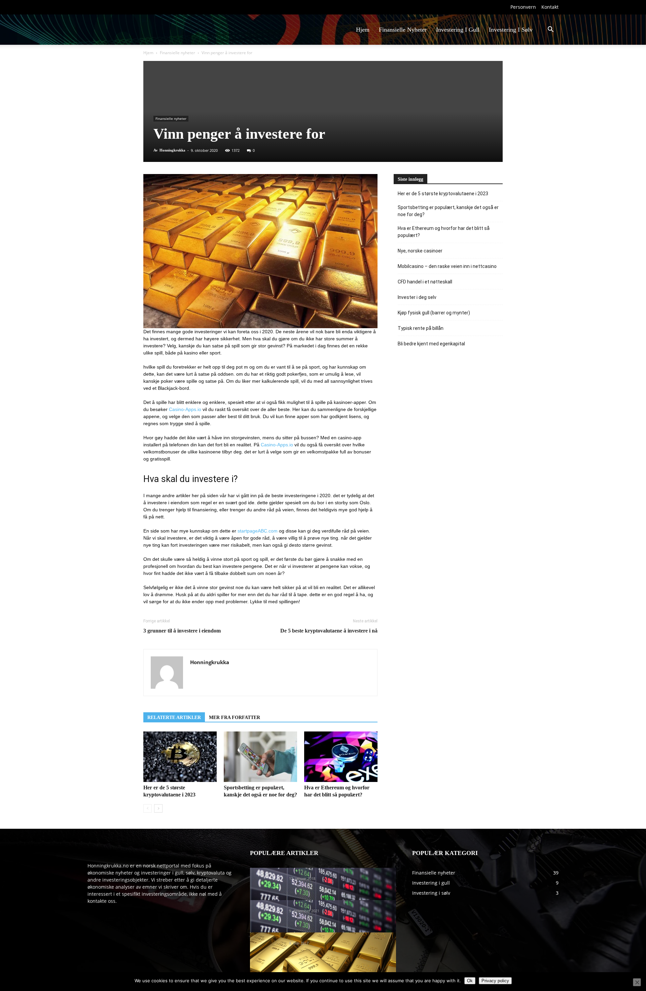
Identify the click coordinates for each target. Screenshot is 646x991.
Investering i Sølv (511, 29)
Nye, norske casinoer (420, 250)
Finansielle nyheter (177, 53)
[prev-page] (147, 808)
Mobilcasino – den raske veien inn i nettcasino (447, 266)
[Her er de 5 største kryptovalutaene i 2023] (180, 756)
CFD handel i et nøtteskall (425, 281)
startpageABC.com (258, 531)
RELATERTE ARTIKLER (174, 717)
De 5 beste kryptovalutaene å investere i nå (329, 631)
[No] (637, 982)
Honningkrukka (172, 150)
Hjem (362, 29)
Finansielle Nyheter (403, 29)
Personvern (523, 7)
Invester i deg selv (417, 297)
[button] (550, 30)
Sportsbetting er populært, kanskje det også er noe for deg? (448, 211)
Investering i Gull (457, 29)
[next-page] (158, 808)
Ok (470, 980)
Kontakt (550, 7)
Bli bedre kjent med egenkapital (431, 343)
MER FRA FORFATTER (234, 717)
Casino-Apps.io (185, 409)
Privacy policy (495, 980)
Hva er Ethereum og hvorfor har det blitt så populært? (444, 232)
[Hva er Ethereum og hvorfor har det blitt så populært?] (341, 756)
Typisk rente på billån (420, 328)
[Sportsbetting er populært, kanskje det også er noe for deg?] (260, 756)
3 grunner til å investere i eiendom (182, 631)
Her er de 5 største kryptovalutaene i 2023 (443, 193)
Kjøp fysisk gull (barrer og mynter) (434, 312)
